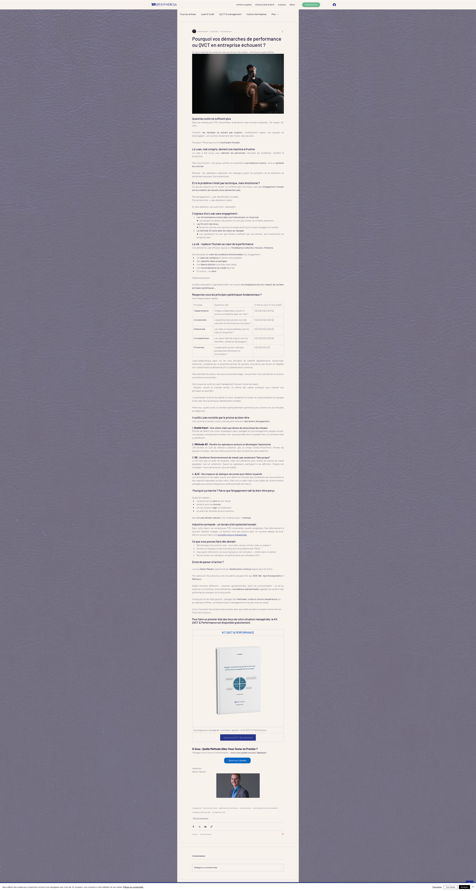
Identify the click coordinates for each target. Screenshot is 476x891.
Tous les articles (188, 14)
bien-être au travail (210, 808)
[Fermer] (473, 887)
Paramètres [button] (437, 887)
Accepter (464, 887)
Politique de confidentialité (133, 887)
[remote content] (238, 760)
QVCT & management (230, 14)
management (197, 808)
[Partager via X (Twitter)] (199, 826)
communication (245, 808)
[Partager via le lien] (211, 826)
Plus (273, 14)
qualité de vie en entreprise (228, 808)
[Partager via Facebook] (193, 826)
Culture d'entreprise (256, 14)
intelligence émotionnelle (201, 812)
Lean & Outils (207, 14)
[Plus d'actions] (282, 31)
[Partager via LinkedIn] (205, 826)
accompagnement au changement (265, 808)
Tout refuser (450, 887)
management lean (218, 812)
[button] (292, 4)
